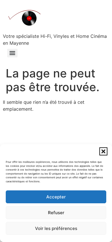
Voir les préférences (56, 228)
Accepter (56, 197)
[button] (103, 151)
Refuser (56, 212)
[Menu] (12, 53)
